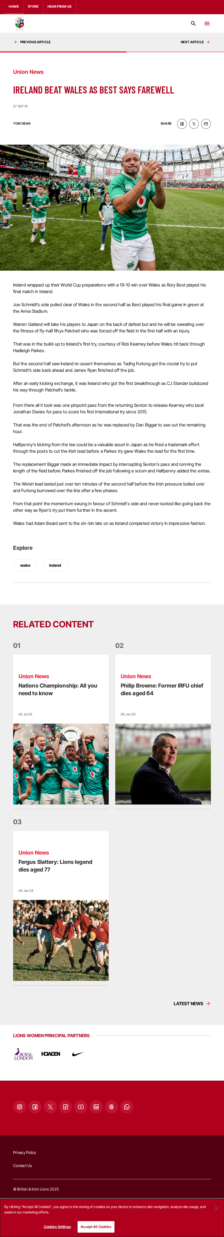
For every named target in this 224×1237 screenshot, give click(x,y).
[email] (206, 124)
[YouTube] (80, 1106)
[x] (194, 124)
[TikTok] (65, 1106)
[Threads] (111, 1106)
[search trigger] (193, 23)
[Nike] (78, 1053)
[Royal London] (23, 1053)
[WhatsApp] (126, 1106)
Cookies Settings (57, 1226)
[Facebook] (35, 1106)
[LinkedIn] (96, 1106)
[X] (50, 1106)
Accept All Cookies (96, 1226)
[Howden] (50, 1053)
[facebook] (182, 124)
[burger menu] (207, 23)
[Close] (216, 1208)
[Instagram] (19, 1106)
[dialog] (112, 1218)
